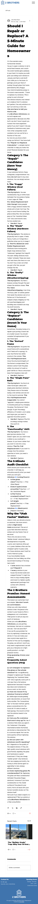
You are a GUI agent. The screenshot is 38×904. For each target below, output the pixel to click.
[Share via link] (21, 808)
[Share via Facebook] (8, 808)
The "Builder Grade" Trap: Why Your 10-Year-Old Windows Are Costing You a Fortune (18, 843)
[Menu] (33, 2)
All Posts (8, 10)
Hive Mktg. (21, 901)
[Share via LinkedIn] (17, 808)
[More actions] (30, 21)
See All (29, 821)
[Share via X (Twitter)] (12, 808)
